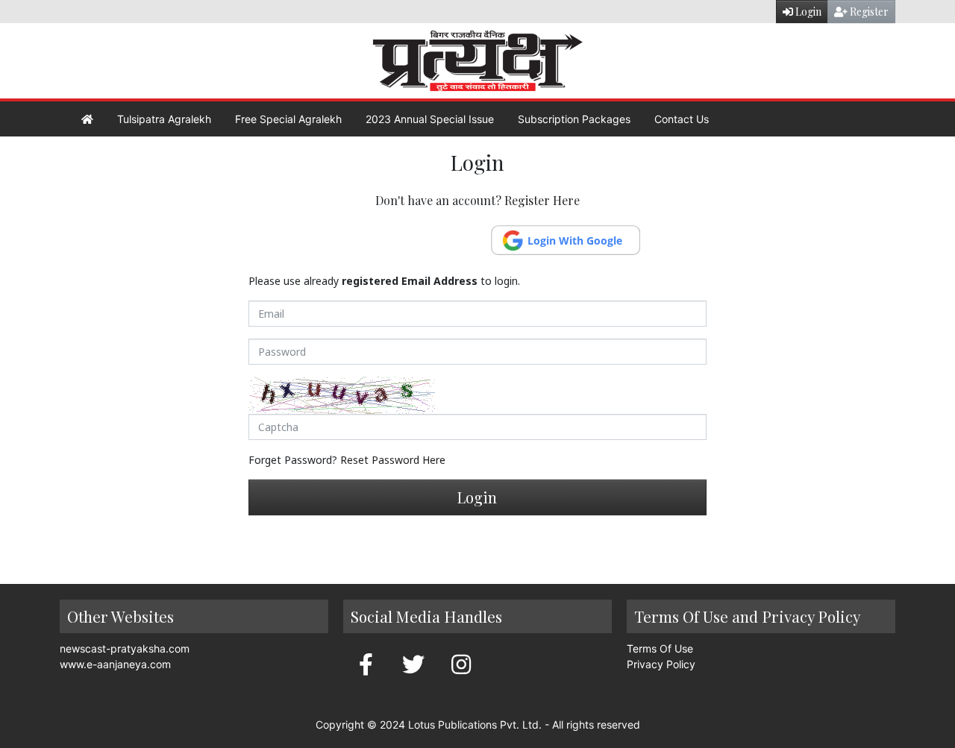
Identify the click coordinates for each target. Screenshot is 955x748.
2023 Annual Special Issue (430, 119)
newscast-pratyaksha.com (125, 648)
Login (807, 11)
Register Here (542, 200)
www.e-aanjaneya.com (115, 664)
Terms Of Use (660, 648)
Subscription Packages (574, 119)
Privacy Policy (661, 664)
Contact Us (681, 119)
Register (868, 11)
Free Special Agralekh (288, 119)
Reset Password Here (392, 460)
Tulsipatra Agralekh (164, 119)
